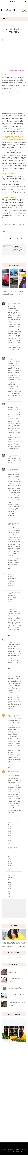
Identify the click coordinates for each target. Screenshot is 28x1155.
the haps (21, 224)
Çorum (10, 867)
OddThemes (18, 1151)
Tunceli (10, 881)
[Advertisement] (14, 1060)
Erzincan (10, 890)
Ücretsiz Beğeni (12, 597)
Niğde (9, 886)
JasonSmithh (11, 715)
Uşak (9, 893)
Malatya (10, 883)
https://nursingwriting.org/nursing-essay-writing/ (14, 322)
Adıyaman (10, 865)
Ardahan (10, 861)
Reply (9, 353)
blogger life (14, 26)
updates (5, 231)
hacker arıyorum (12, 578)
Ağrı (9, 891)
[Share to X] (10, 238)
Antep (9, 888)
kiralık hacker (11, 580)
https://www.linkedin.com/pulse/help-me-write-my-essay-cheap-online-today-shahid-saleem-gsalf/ (14, 492)
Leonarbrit (10, 358)
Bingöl (9, 860)
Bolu (9, 856)
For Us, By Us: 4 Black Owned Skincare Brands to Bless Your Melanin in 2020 (15, 980)
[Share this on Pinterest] (14, 238)
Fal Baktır (10, 599)
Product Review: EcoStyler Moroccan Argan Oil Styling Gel (16, 987)
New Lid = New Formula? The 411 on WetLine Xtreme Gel (16, 995)
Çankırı (10, 863)
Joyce (9, 303)
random (14, 224)
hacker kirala (11, 585)
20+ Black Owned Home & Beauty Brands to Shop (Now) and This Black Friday (16, 1004)
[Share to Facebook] (7, 238)
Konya (9, 884)
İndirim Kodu (11, 601)
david (9, 771)
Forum (9, 826)
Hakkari (10, 853)
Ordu (9, 858)
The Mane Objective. (20, 1149)
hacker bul (11, 583)
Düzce (9, 854)
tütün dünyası (12, 581)
